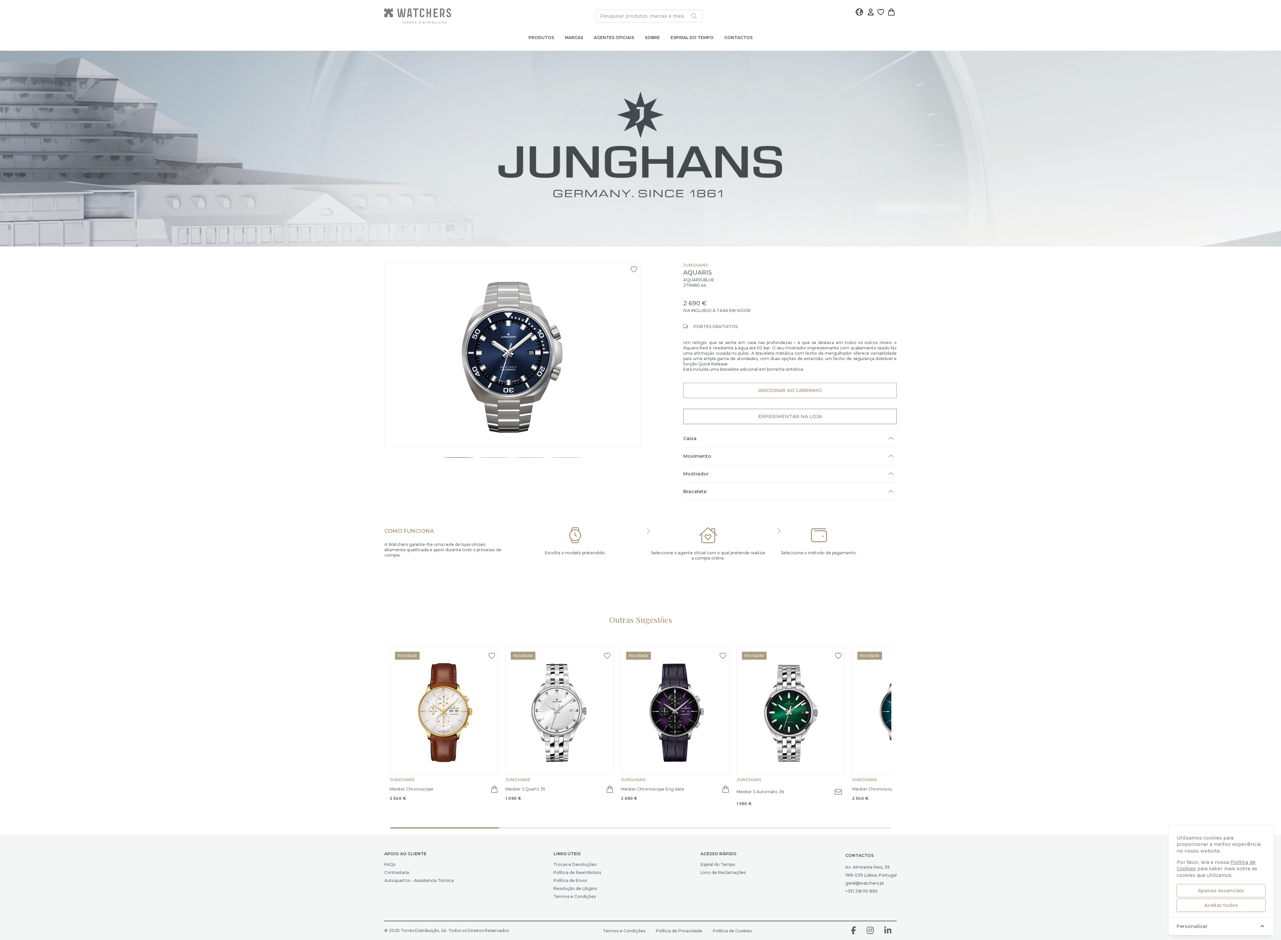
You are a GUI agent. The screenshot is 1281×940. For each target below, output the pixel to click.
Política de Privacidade (679, 930)
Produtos (541, 37)
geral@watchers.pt (864, 883)
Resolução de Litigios (575, 888)
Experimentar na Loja (790, 416)
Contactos (738, 37)
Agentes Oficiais (614, 37)
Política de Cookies (732, 930)
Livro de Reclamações (723, 872)
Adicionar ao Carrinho (790, 390)
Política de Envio (570, 880)
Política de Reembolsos (577, 872)
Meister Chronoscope (411, 789)
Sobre (652, 37)
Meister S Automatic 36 (760, 791)
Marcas (574, 37)
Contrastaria (396, 872)
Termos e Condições (574, 896)
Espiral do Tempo (692, 37)
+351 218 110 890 (861, 891)
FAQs (389, 864)
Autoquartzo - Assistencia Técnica (419, 880)
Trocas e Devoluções (574, 864)
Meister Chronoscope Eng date (652, 789)
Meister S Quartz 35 (525, 789)
